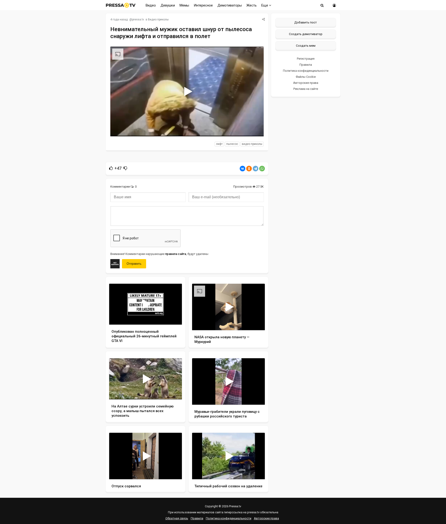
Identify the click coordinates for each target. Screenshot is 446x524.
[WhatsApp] (262, 168)
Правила (305, 64)
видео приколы (252, 144)
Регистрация (306, 58)
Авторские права (305, 83)
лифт (219, 144)
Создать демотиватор (305, 34)
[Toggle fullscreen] (255, 128)
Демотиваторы (229, 5)
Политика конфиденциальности (305, 70)
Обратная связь (176, 518)
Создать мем (305, 45)
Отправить (134, 263)
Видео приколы (158, 19)
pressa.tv (138, 19)
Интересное (203, 5)
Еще (265, 5)
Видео (151, 5)
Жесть (251, 5)
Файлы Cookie (306, 76)
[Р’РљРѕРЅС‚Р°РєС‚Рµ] (242, 168)
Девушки (168, 5)
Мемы (184, 5)
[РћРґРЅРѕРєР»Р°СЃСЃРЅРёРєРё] (249, 168)
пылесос (232, 144)
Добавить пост (305, 22)
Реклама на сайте (305, 89)
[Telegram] (255, 168)
